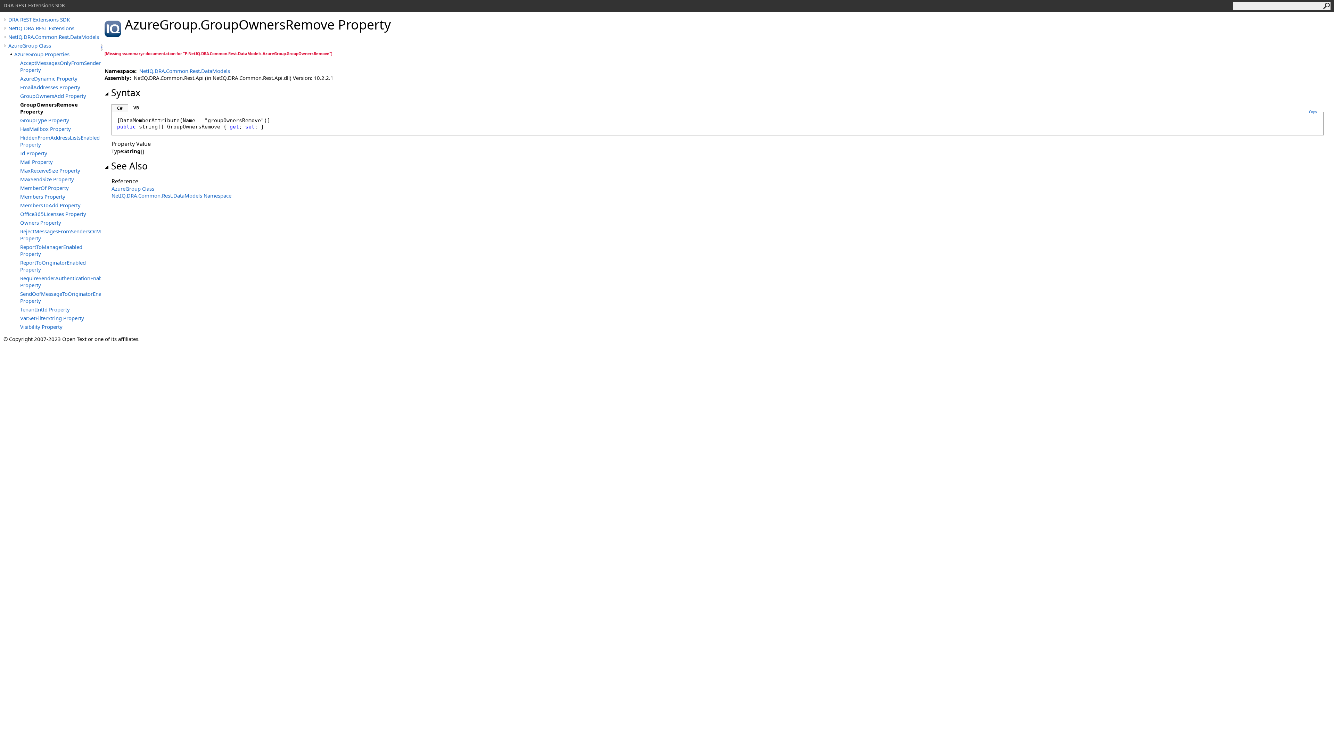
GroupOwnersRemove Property (49, 108)
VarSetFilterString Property (52, 318)
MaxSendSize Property (47, 179)
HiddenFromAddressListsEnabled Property (60, 141)
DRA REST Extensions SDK (39, 19)
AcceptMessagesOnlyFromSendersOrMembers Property (60, 66)
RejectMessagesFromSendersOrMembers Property (60, 235)
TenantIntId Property (45, 309)
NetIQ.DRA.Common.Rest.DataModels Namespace (171, 195)
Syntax (125, 92)
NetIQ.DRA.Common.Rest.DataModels (53, 36)
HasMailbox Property (45, 128)
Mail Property (36, 161)
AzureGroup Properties (41, 54)
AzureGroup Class (29, 45)
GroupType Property (44, 120)
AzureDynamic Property (48, 78)
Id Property (33, 153)
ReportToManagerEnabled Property (51, 250)
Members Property (42, 196)
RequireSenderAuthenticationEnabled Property (60, 282)
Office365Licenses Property (53, 213)
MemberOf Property (44, 187)
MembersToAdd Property (50, 205)
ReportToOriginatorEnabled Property (53, 266)
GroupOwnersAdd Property (53, 95)
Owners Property (40, 222)
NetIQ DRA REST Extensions (41, 28)
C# (120, 108)
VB (136, 108)
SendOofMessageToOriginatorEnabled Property (60, 297)
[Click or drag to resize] (102, 47)
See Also (129, 166)
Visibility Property (41, 326)
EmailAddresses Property (50, 87)
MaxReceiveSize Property (50, 170)
